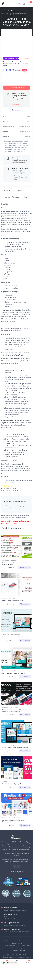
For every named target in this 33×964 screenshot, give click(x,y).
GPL (28, 121)
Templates (11, 11)
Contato (29, 945)
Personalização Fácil (18, 147)
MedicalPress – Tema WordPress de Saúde (14, 637)
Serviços (4, 560)
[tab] (6, 190)
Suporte (23, 945)
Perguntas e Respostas (11, 197)
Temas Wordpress (11, 560)
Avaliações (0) (19, 190)
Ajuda (25, 197)
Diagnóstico (23, 143)
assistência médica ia (18, 141)
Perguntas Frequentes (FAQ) (11, 945)
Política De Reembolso (18, 943)
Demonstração (16, 110)
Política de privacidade (11, 941)
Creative (4, 598)
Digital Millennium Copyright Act (17, 950)
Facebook (18, 866)
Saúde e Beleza (6, 634)
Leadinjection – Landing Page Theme (13, 784)
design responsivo (14, 143)
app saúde (8, 141)
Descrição (7, 190)
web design (20, 151)
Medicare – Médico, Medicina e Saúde (13, 673)
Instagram (14, 866)
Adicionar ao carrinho (17, 87)
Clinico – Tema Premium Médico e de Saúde (15, 747)
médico (7, 145)
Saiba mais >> (16, 104)
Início (4, 11)
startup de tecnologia (19, 149)
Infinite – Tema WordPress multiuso (12, 600)
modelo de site (14, 145)
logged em (17, 506)
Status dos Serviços (17, 948)
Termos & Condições (24, 941)
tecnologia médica (10, 151)
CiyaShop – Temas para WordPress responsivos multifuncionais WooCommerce (16, 710)
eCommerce (5, 707)
